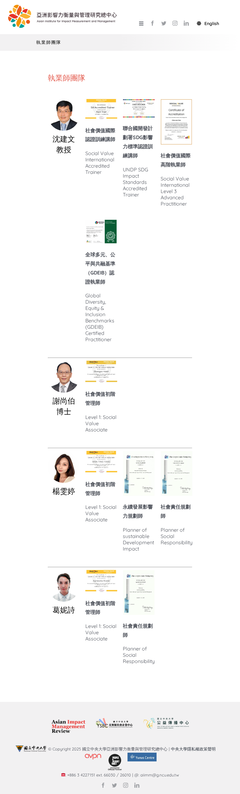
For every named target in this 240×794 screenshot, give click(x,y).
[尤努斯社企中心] (114, 720)
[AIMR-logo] (68, 720)
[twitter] (163, 23)
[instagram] (175, 23)
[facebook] (152, 23)
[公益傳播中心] (166, 717)
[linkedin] (186, 23)
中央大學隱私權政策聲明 (194, 748)
